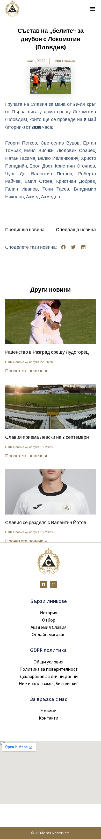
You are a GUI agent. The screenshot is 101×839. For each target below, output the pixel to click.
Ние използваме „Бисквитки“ (48, 683)
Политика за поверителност (48, 669)
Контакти (48, 718)
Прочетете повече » (26, 370)
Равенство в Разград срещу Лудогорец (47, 352)
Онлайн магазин (49, 634)
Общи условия (48, 661)
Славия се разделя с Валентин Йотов (45, 522)
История (48, 612)
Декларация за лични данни (48, 676)
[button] (92, 8)
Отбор (48, 620)
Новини (48, 710)
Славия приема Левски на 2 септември (47, 437)
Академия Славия (49, 627)
